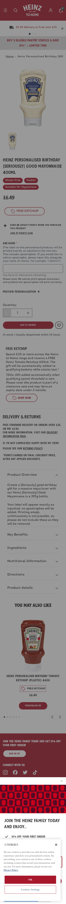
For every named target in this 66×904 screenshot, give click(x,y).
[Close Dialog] (61, 780)
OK (30, 879)
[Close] (56, 845)
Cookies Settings (30, 889)
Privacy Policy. (11, 870)
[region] (30, 870)
